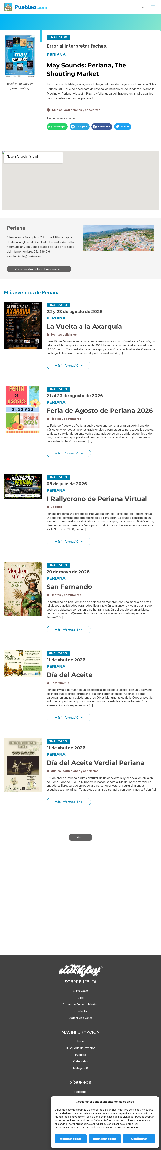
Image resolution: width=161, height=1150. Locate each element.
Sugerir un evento (80, 1018)
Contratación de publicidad (80, 1004)
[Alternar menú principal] (153, 7)
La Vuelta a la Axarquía (84, 326)
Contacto (80, 1011)
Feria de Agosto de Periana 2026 (100, 410)
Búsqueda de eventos (80, 1048)
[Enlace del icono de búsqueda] (143, 6)
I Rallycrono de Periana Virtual (97, 499)
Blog (81, 998)
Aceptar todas (71, 1139)
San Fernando (69, 586)
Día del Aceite (69, 675)
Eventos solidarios (63, 334)
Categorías (80, 1061)
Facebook (80, 1092)
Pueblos (80, 1055)
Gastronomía (59, 683)
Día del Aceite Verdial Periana (95, 763)
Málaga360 (80, 1068)
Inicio (80, 1041)
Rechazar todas (105, 1139)
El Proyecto (80, 991)
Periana (56, 54)
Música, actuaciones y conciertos (76, 110)
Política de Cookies (128, 1127)
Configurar (139, 1139)
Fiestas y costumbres (65, 418)
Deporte (56, 506)
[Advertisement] (80, 905)
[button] (57, 126)
